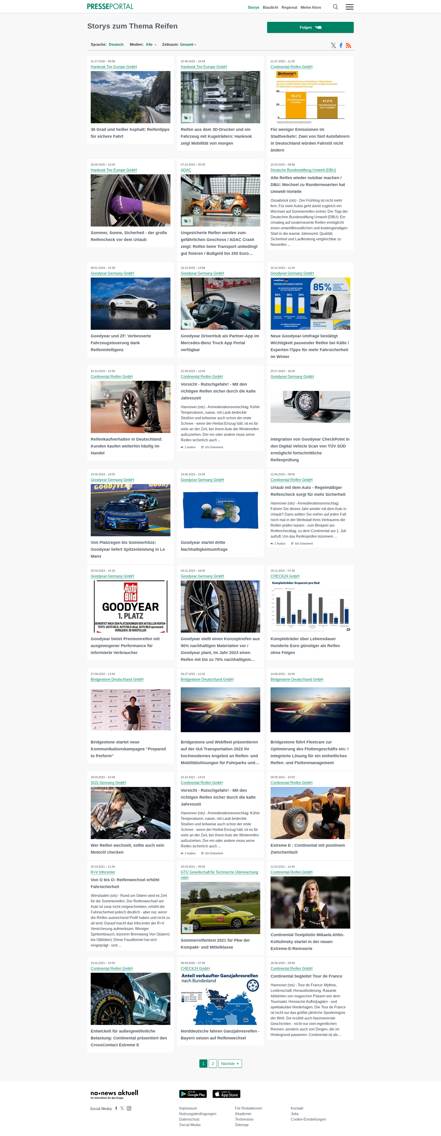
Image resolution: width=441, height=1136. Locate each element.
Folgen (306, 27)
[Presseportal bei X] (120, 1109)
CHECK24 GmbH (285, 576)
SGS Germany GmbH (108, 783)
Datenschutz (189, 1119)
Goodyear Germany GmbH (112, 273)
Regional (289, 7)
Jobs (295, 1114)
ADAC (186, 170)
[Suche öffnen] (336, 7)
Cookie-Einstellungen (308, 1119)
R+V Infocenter (103, 872)
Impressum (188, 1108)
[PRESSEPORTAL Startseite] (110, 7)
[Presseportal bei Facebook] (114, 1109)
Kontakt (297, 1108)
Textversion (244, 1119)
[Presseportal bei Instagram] (127, 1108)
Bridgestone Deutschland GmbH (117, 679)
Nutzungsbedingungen (197, 1114)
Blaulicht (270, 7)
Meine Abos (311, 7)
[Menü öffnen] (349, 7)
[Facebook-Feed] (341, 45)
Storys (253, 7)
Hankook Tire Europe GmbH (114, 67)
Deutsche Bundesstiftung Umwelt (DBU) (303, 170)
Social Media (190, 1125)
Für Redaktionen (248, 1108)
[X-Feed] (333, 45)
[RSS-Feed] (348, 45)
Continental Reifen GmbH (292, 67)
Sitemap (242, 1125)
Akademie (243, 1114)
